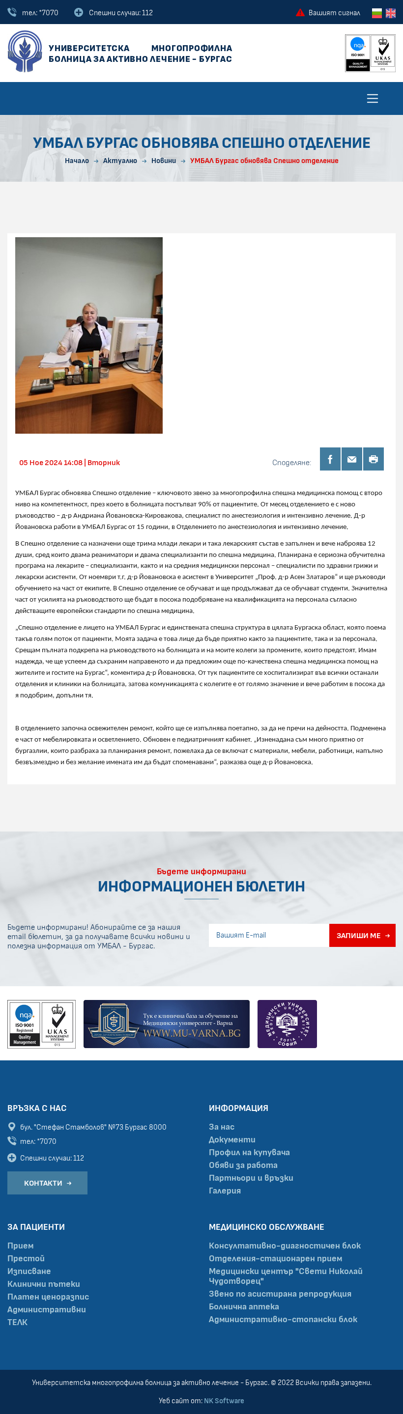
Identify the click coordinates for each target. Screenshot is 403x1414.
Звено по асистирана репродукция (280, 1294)
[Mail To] (352, 459)
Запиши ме (359, 936)
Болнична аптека (244, 1307)
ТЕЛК (17, 1322)
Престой (26, 1258)
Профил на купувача (249, 1152)
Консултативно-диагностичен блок (285, 1246)
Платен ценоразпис (48, 1297)
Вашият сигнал (334, 13)
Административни (46, 1309)
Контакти (43, 1183)
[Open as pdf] (373, 459)
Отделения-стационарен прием (275, 1258)
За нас (221, 1127)
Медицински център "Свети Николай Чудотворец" (286, 1276)
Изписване (29, 1271)
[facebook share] (330, 459)
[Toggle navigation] (372, 98)
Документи (232, 1140)
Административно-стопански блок (283, 1319)
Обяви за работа (243, 1165)
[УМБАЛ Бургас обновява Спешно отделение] (89, 335)
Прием (20, 1246)
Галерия (225, 1191)
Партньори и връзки (251, 1178)
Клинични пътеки (43, 1284)
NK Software (224, 1401)
